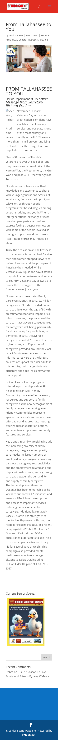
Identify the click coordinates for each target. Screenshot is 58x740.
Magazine (42, 39)
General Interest (27, 39)
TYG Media (28, 735)
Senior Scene (16, 35)
